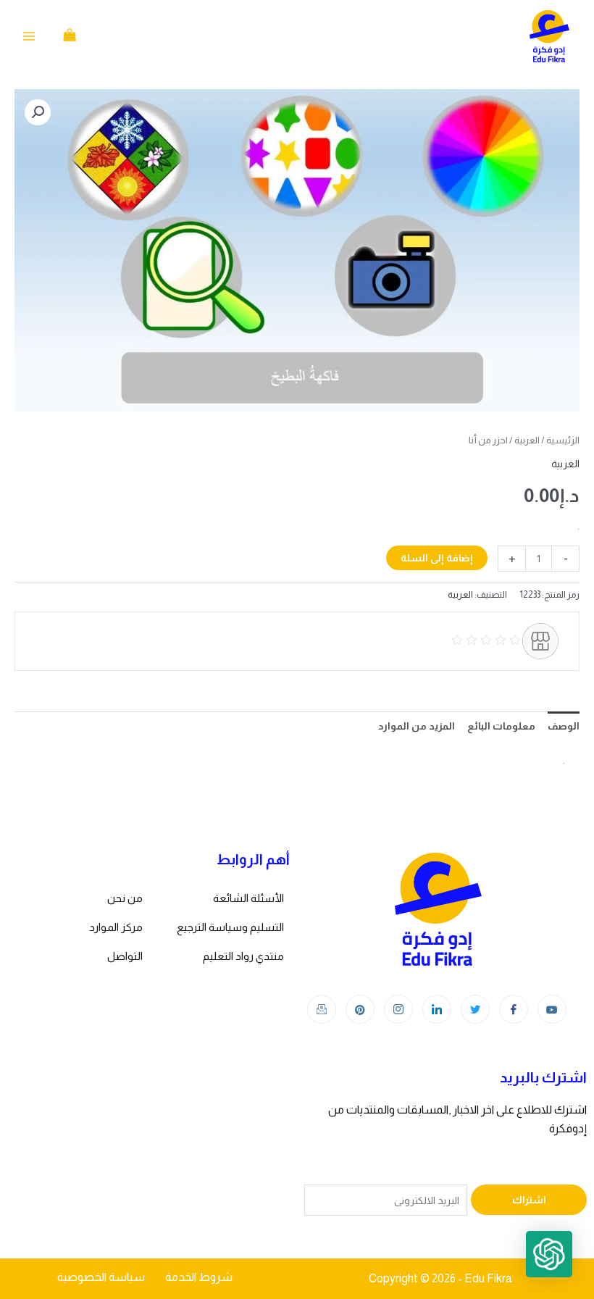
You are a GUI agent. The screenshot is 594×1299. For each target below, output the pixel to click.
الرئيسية (563, 440)
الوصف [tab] (564, 726)
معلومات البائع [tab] (501, 726)
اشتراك (529, 1200)
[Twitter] (475, 1009)
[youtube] (551, 1009)
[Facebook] (513, 1009)
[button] (38, 112)
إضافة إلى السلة (437, 558)
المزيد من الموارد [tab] (416, 726)
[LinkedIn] (436, 1009)
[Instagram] (398, 1009)
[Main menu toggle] (28, 36)
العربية (527, 440)
